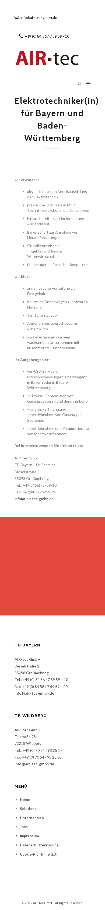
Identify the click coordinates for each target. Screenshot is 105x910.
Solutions (28, 809)
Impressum (29, 836)
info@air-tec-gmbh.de (38, 17)
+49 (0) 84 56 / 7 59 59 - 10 (46, 36)
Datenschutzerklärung (39, 845)
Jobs (24, 827)
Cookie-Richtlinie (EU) (38, 854)
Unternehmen (32, 818)
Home (25, 799)
